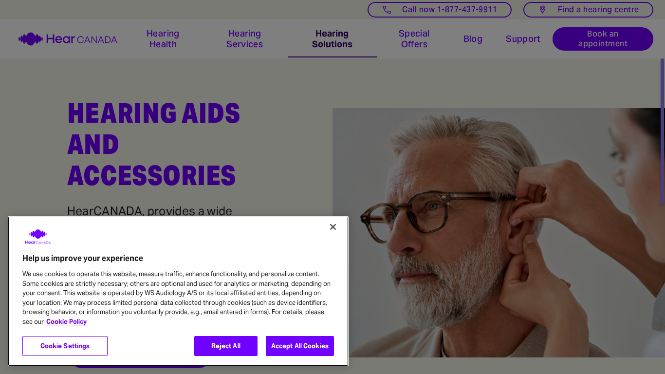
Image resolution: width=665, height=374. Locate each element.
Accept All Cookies (300, 346)
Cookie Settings (65, 346)
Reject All (225, 346)
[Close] (333, 227)
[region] (178, 291)
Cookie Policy (66, 322)
